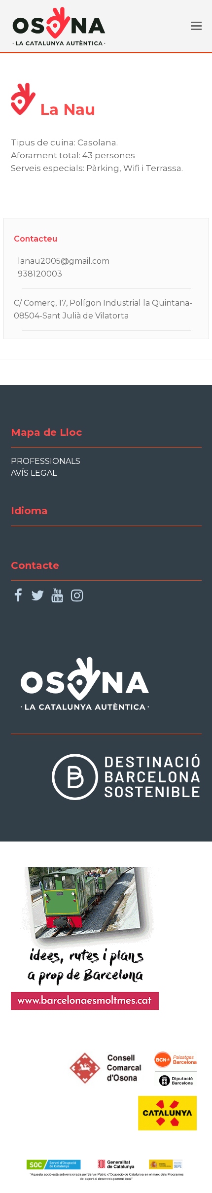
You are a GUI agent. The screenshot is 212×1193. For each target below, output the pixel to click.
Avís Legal (34, 473)
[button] (196, 26)
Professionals (45, 461)
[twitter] (38, 596)
